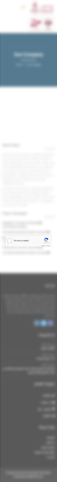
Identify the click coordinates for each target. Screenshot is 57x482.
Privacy (43, 245)
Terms (48, 245)
